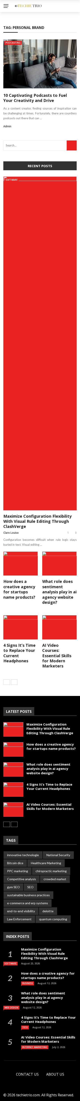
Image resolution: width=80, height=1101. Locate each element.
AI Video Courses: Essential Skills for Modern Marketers (56, 656)
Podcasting (13, 42)
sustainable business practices (28, 895)
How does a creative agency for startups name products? (19, 589)
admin (7, 126)
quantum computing (53, 919)
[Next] (14, 682)
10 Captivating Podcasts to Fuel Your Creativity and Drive (35, 98)
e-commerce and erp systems (27, 903)
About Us (55, 1074)
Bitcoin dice (15, 863)
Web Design (11, 1007)
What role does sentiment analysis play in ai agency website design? (59, 592)
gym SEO (13, 887)
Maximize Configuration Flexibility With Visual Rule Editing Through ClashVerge (37, 521)
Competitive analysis (21, 879)
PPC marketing (17, 871)
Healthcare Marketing (46, 863)
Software (12, 179)
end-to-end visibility (21, 911)
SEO (30, 887)
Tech (25, 1027)
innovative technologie (23, 855)
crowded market (55, 879)
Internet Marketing (34, 1047)
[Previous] (6, 682)
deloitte (48, 911)
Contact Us (27, 1074)
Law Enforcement (19, 919)
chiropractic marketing (51, 871)
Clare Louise (11, 533)
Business (27, 983)
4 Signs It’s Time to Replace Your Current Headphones (19, 653)
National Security (58, 855)
